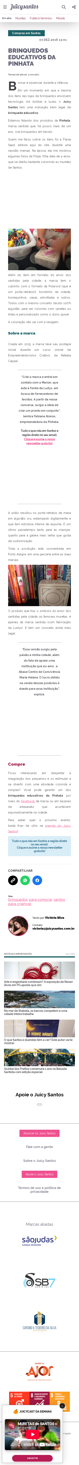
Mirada (60, 18)
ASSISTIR (32, 1458)
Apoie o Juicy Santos (39, 1174)
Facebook (28, 801)
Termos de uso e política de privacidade (39, 1190)
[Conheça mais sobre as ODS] (39, 1402)
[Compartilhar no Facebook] (37, 880)
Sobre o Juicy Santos (39, 1161)
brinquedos (18, 899)
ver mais (70, 953)
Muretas (20, 18)
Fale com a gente (39, 1147)
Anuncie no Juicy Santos (39, 1133)
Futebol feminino (41, 18)
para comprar (40, 899)
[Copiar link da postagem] (13, 880)
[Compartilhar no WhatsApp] (25, 880)
